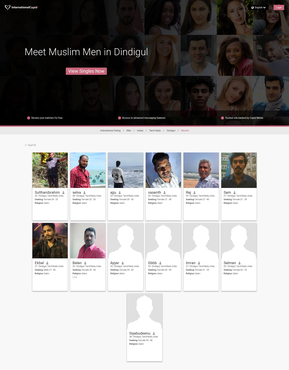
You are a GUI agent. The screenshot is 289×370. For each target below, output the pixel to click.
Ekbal (39, 263)
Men (128, 130)
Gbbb (152, 263)
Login (279, 7)
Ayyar (114, 263)
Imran (191, 263)
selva (77, 192)
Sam (227, 192)
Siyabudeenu (139, 333)
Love (75, 277)
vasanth (154, 192)
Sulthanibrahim (47, 192)
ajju (113, 192)
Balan (77, 263)
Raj (188, 192)
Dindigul (171, 130)
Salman (230, 263)
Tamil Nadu (155, 130)
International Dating (110, 130)
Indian (140, 130)
